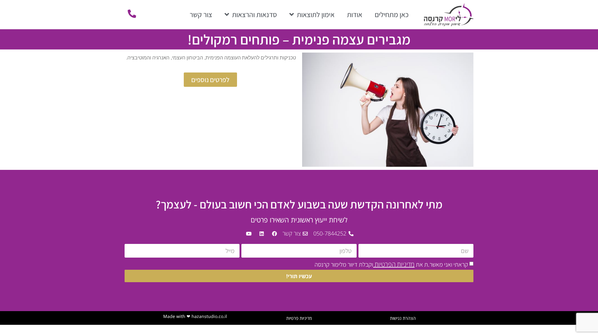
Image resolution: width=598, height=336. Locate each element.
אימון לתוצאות (316, 14)
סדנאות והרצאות (254, 14)
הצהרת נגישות (403, 318)
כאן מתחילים (392, 14)
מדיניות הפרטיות (394, 264)
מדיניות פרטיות (299, 318)
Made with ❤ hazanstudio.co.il (195, 316)
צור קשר (201, 14)
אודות (354, 14)
